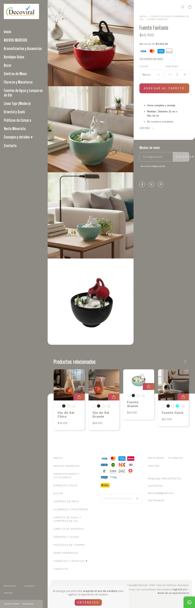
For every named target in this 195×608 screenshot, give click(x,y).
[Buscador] (182, 7)
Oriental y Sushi (14, 112)
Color (143, 66)
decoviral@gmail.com (160, 493)
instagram (10, 586)
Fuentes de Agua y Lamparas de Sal (23, 92)
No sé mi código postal (153, 166)
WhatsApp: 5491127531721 (164, 478)
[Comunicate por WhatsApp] (189, 602)
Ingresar (27, 604)
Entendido (88, 602)
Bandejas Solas (14, 57)
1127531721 (155, 485)
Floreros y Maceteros (18, 82)
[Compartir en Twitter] (151, 184)
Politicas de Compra (17, 120)
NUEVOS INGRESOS (15, 40)
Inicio (7, 31)
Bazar (8, 65)
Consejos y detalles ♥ (18, 137)
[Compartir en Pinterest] (160, 184)
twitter (8, 593)
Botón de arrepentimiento (173, 593)
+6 (73, 406)
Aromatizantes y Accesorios (23, 48)
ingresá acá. (180, 589)
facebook (29, 586)
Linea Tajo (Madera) (17, 103)
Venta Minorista (15, 128)
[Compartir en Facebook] (142, 184)
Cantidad (171, 66)
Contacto (10, 145)
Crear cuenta (11, 604)
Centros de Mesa (15, 73)
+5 (182, 406)
